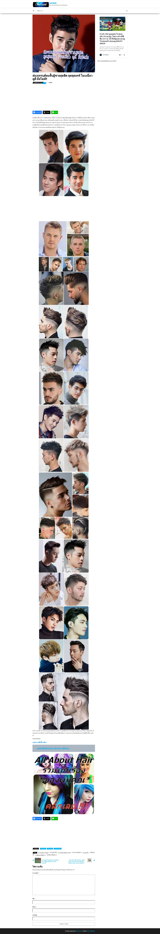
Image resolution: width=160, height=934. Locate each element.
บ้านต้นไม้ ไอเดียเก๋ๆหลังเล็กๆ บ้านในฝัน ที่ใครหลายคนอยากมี (50, 861)
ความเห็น (35, 873)
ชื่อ (33, 898)
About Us (40, 11)
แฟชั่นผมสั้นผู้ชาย (40, 855)
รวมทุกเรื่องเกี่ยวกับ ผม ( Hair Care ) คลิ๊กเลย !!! (52, 748)
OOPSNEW (52, 3)
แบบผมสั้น (85, 853)
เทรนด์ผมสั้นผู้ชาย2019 (64, 853)
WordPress (79, 931)
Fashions (43, 848)
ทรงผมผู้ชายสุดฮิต (43, 853)
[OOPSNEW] (33, 10)
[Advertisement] (63, 97)
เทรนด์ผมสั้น (53, 852)
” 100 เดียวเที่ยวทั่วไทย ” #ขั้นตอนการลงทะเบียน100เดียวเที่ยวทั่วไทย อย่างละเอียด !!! (76, 861)
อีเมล (34, 907)
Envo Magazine (91, 931)
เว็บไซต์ (34, 915)
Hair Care (50, 848)
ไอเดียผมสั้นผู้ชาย (51, 855)
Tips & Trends (57, 848)
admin (50, 82)
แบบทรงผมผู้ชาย (77, 852)
